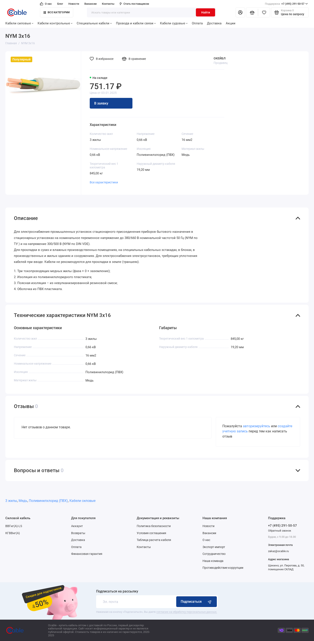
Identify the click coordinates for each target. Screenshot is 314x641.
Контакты (108, 3)
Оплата (197, 23)
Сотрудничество (214, 554)
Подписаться (191, 602)
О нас (48, 3)
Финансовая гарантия (86, 554)
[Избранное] (264, 12)
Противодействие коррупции (222, 567)
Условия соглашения (151, 533)
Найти (205, 12)
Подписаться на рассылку (117, 591)
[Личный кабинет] (240, 12)
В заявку (101, 103)
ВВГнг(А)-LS (13, 526)
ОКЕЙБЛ (220, 58)
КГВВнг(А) (12, 533)
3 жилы (11, 501)
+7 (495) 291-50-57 (284, 3)
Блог (60, 3)
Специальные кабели (93, 23)
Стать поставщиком (136, 3)
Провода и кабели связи (134, 23)
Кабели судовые (172, 23)
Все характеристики (104, 182)
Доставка (214, 23)
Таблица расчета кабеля (154, 540)
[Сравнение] (252, 12)
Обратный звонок (279, 530)
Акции (230, 23)
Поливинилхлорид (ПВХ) (48, 501)
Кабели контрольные (54, 23)
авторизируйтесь (256, 426)
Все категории (59, 12)
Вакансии (90, 3)
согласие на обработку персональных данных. (186, 611)
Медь (23, 501)
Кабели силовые (18, 23)
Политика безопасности (154, 526)
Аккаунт (77, 526)
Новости (73, 3)
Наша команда (212, 561)
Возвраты (78, 533)
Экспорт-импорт (213, 547)
